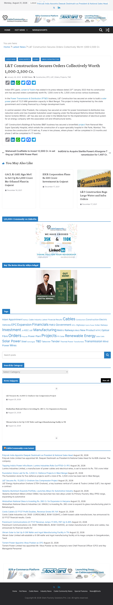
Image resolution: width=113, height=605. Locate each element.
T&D (69, 77)
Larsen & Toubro (28, 90)
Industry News (46, 591)
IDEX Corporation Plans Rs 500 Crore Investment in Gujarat (56, 178)
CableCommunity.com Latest (20, 448)
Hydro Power (89, 325)
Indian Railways (101, 325)
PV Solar (60, 336)
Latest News (10, 59)
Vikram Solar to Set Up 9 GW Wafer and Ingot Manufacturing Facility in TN (36, 422)
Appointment (16, 319)
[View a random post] (107, 30)
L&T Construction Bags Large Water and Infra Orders (93, 195)
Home (7, 30)
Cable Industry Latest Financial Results (45, 319)
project (82, 124)
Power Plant (34, 336)
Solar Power (11, 341)
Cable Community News (63, 591)
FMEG (52, 324)
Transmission (93, 341)
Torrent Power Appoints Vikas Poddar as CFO (22, 543)
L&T (52, 77)
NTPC (98, 330)
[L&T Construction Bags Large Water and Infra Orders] (94, 171)
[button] (26, 30)
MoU (77, 330)
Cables (69, 319)
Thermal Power (66, 341)
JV (23, 330)
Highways (80, 325)
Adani (5, 319)
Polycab (25, 336)
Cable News (33, 591)
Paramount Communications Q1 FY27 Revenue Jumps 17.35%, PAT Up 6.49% (37, 522)
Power (35, 59)
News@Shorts (39, 30)
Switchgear (31, 342)
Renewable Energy (80, 336)
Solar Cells (100, 336)
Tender (55, 341)
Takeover (46, 341)
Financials (40, 324)
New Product (87, 330)
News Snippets (24, 59)
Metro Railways (66, 330)
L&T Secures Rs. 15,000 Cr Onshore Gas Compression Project (31, 396)
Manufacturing (45, 330)
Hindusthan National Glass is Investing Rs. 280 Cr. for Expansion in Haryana (36, 409)
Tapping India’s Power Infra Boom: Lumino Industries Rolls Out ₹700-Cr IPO (36, 465)
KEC (26, 330)
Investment (11, 329)
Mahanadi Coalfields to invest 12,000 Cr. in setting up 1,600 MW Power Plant (30, 153)
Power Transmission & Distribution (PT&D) (29, 98)
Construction (41, 77)
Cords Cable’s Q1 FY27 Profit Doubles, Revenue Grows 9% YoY (30, 511)
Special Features (81, 591)
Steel (24, 341)
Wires (13, 345)
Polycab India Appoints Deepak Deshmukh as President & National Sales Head (72, 3)
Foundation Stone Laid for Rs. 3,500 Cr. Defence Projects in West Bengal (35, 473)
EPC (48, 77)
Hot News (20, 30)
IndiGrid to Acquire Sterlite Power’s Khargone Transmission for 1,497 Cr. (82, 153)
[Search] (107, 355)
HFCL (74, 325)
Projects (63, 77)
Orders (57, 77)
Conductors (80, 320)
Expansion (24, 324)
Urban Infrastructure (50, 59)
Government (63, 324)
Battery (25, 320)
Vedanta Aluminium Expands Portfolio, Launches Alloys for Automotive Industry (37, 491)
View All (106, 380)
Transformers (79, 342)
